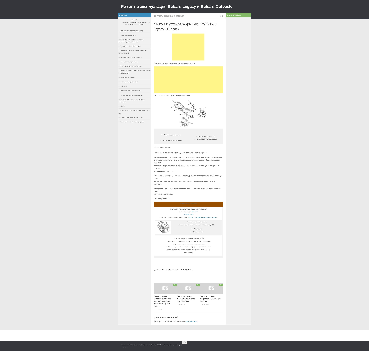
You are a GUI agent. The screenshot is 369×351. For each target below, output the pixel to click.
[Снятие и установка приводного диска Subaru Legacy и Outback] (188, 288)
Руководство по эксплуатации (130, 46)
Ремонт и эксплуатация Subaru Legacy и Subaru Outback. (176, 6)
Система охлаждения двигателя (131, 66)
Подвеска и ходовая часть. (129, 82)
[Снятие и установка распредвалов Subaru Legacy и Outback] (211, 288)
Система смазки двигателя (129, 62)
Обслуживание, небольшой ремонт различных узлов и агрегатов (131, 41)
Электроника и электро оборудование (132, 122)
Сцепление (124, 86)
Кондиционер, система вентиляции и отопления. (131, 101)
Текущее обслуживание (128, 35)
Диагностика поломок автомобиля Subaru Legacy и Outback (133, 52)
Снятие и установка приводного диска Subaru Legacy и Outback (186, 298)
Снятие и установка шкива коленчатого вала (202, 217)
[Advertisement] (188, 47)
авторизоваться (191, 321)
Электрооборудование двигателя (131, 117)
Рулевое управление (127, 77)
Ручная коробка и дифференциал (131, 95)
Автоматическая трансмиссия (130, 91)
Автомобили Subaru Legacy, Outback (131, 31)
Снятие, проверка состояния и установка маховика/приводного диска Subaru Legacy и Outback (162, 301)
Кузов (122, 106)
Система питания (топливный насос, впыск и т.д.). (134, 112)
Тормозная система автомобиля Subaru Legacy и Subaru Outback (134, 72)
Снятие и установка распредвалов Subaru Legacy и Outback (210, 298)
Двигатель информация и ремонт (169, 16)
